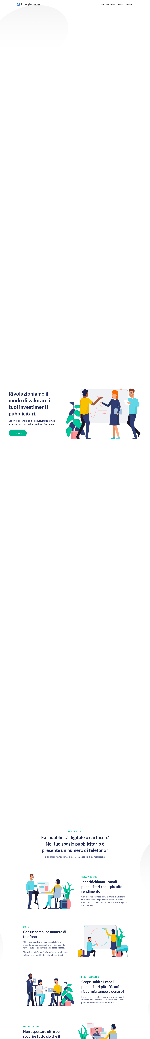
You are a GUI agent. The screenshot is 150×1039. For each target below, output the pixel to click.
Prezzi (120, 4)
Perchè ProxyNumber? (107, 4)
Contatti (129, 4)
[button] (18, 433)
